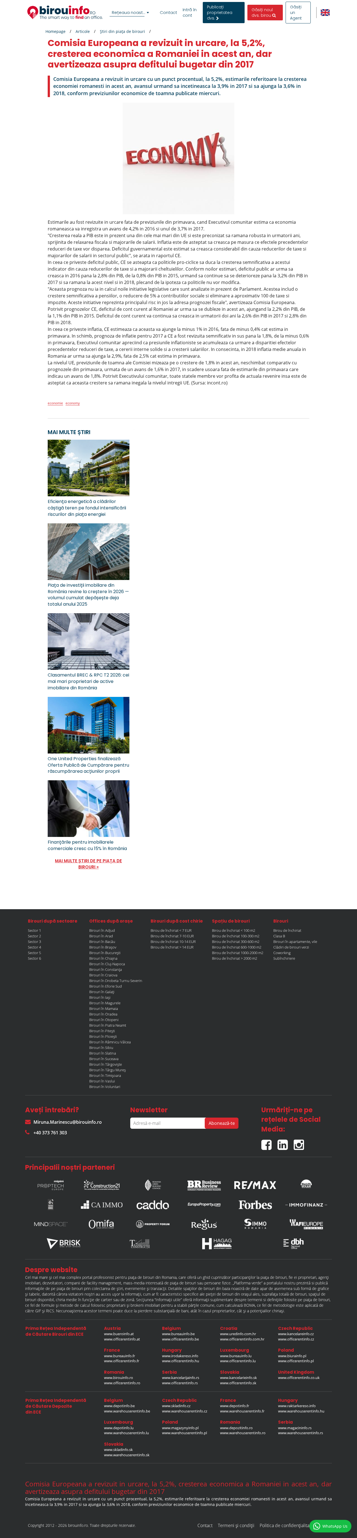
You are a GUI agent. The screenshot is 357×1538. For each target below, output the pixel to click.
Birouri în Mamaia (103, 1008)
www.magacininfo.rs (295, 1427)
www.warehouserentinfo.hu (301, 1411)
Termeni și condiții (236, 1525)
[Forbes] (255, 1204)
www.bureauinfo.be (178, 1333)
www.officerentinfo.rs (180, 1382)
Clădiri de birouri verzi (291, 947)
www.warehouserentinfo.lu (126, 1432)
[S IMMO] (255, 1224)
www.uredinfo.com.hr (238, 1333)
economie (55, 403)
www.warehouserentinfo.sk (126, 1454)
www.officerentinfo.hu (180, 1360)
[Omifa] (102, 1224)
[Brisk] (63, 1243)
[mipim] (50, 1184)
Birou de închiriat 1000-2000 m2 (237, 952)
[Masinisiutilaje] (306, 1184)
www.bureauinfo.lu (236, 1355)
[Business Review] (204, 1184)
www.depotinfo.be (119, 1405)
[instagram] (300, 1142)
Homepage (55, 31)
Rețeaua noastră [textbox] (129, 12)
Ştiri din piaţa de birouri (122, 31)
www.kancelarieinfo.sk (238, 1377)
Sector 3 (34, 941)
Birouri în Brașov (102, 947)
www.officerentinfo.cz (296, 1339)
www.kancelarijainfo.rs (180, 1377)
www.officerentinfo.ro (122, 1382)
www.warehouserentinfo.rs (300, 1432)
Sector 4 (34, 947)
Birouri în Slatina (102, 1053)
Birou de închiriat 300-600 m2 (235, 941)
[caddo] (153, 1204)
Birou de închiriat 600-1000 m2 (236, 947)
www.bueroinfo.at (119, 1333)
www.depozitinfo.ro (236, 1427)
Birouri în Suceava (104, 1058)
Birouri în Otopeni (104, 1019)
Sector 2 (34, 935)
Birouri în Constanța (105, 969)
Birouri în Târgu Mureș (107, 1069)
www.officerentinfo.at (122, 1339)
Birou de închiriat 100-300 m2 (235, 935)
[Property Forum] (153, 1224)
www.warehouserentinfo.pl (184, 1432)
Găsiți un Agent (296, 12)
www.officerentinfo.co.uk (299, 1377)
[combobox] (130, 12)
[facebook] (269, 1142)
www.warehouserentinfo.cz (184, 1411)
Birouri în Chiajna (103, 958)
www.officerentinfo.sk (238, 1382)
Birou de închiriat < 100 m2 (233, 930)
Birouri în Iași (99, 997)
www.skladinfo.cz (176, 1405)
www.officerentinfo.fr (121, 1360)
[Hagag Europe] (217, 1243)
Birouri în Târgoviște (105, 1064)
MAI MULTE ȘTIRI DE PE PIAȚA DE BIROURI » (88, 864)
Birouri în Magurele (104, 1002)
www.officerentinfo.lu (238, 1360)
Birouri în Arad (101, 935)
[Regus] (204, 1224)
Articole (83, 31)
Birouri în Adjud (102, 930)
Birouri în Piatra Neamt (107, 1025)
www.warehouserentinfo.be (127, 1411)
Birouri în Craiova (103, 975)
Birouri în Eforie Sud (105, 986)
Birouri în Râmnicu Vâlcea (110, 1041)
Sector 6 (34, 958)
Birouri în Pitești (102, 1030)
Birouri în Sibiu (101, 1047)
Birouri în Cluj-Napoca (107, 963)
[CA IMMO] (102, 1204)
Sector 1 (34, 930)
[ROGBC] (153, 1184)
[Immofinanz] (306, 1205)
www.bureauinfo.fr (119, 1355)
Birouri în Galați (101, 991)
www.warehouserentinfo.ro (243, 1432)
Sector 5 (34, 952)
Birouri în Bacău (102, 941)
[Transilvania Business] (50, 1204)
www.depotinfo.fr (234, 1405)
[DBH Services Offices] (293, 1243)
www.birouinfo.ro (118, 1377)
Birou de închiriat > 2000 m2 (234, 958)
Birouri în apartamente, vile (295, 941)
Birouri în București (104, 952)
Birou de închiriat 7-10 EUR (172, 935)
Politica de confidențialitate (286, 1525)
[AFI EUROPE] (306, 1224)
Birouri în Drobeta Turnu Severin (115, 980)
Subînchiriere (284, 958)
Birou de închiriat (287, 930)
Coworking (282, 952)
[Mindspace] (50, 1224)
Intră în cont (190, 12)
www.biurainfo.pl (292, 1355)
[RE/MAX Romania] (255, 1183)
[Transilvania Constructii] (140, 1243)
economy (73, 403)
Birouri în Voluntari (104, 1086)
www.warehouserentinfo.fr (242, 1411)
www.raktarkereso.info (297, 1405)
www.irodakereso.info (180, 1355)
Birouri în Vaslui (102, 1081)
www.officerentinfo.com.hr (242, 1339)
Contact (168, 12)
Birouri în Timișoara (105, 1075)
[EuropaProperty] (204, 1204)
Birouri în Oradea (103, 1014)
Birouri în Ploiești (103, 1036)
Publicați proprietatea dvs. (219, 12)
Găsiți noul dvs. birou (262, 12)
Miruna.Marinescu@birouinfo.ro (67, 1122)
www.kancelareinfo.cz (296, 1333)
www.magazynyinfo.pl (180, 1427)
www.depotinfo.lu (119, 1427)
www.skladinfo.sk (118, 1449)
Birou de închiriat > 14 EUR (172, 947)
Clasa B (279, 935)
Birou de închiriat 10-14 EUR (173, 941)
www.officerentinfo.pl (296, 1360)
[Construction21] (102, 1184)
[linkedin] (286, 1142)
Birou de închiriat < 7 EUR (171, 930)
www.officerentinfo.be (180, 1339)
